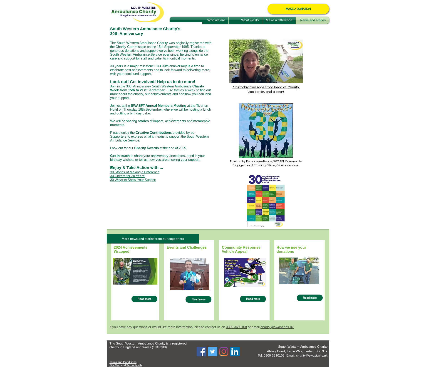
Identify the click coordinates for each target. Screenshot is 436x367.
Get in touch (120, 156)
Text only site (134, 365)
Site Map (114, 365)
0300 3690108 (274, 355)
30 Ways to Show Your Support (133, 180)
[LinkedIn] (235, 351)
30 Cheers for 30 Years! (127, 176)
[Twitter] (212, 351)
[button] (153, 238)
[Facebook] (201, 351)
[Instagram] (223, 351)
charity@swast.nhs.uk (277, 327)
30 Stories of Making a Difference (134, 172)
